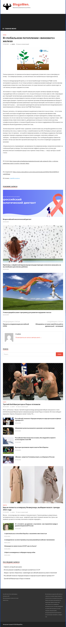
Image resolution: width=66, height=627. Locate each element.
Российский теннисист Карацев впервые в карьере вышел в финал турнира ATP (29, 575)
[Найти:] (33, 354)
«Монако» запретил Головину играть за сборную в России (34, 457)
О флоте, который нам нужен (13, 567)
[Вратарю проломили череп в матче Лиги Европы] (8, 453)
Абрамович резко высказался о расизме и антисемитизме (35, 428)
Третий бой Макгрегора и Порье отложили (21, 404)
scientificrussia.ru (14, 178)
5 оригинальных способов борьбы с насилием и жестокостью (25, 533)
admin (13, 44)
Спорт (4, 402)
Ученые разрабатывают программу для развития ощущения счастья (27, 312)
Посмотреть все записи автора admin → (28, 337)
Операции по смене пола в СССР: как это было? (20, 546)
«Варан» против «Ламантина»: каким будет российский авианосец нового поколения (30, 572)
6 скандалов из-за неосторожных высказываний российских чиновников (29, 540)
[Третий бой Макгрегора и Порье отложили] (33, 400)
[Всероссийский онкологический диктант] (33, 217)
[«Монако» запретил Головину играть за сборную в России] (8, 463)
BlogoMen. (21, 4)
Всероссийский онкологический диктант (17, 219)
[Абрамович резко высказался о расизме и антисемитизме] (8, 434)
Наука (4, 34)
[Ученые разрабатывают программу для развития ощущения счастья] (33, 310)
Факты (5, 505)
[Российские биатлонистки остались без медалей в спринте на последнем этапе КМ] (8, 444)
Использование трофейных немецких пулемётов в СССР (22, 570)
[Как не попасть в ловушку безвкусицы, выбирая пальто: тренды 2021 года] (33, 503)
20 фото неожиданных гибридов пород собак (19, 552)
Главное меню (10, 28)
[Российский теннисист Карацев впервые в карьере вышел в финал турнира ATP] (8, 424)
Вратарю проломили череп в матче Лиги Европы (31, 447)
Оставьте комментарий (22, 44)
